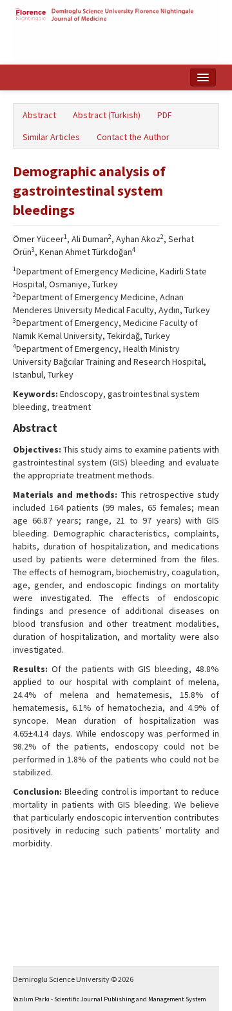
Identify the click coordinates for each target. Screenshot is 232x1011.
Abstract (39, 115)
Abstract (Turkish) (106, 115)
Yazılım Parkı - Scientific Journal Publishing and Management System (109, 999)
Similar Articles (51, 137)
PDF (164, 115)
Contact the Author (133, 137)
